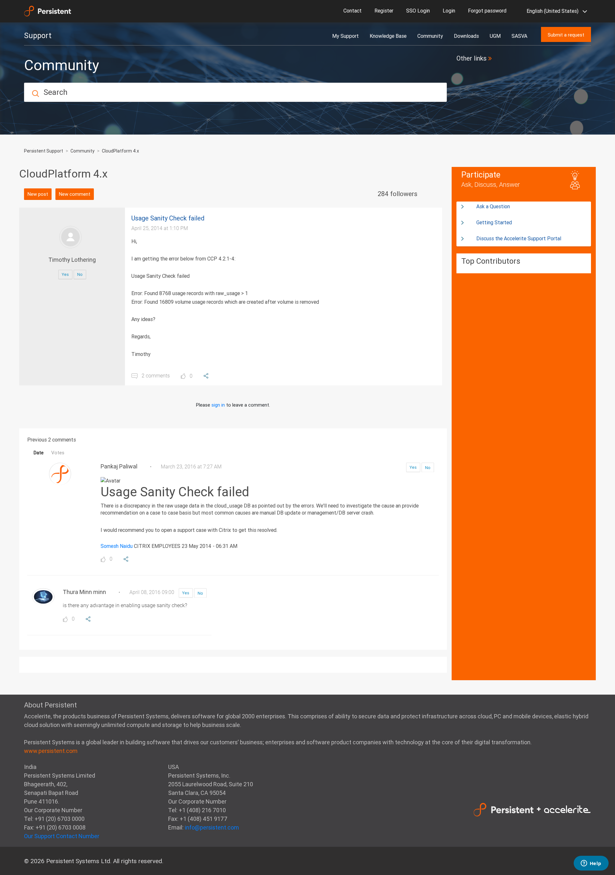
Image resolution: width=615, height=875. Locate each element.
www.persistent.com (51, 751)
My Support (345, 36)
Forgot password (487, 10)
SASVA (519, 36)
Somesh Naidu (117, 546)
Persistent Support (43, 151)
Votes (57, 453)
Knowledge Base (388, 36)
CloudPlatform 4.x (120, 151)
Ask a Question (493, 206)
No (80, 274)
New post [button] (38, 194)
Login (449, 10)
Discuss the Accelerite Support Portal (518, 238)
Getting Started (494, 222)
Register (383, 10)
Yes (65, 274)
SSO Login (418, 10)
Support (38, 35)
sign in (218, 405)
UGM (495, 36)
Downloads (466, 36)
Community (430, 36)
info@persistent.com (212, 827)
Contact (352, 10)
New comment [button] (74, 194)
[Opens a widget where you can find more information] (591, 864)
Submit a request (566, 35)
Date (39, 453)
